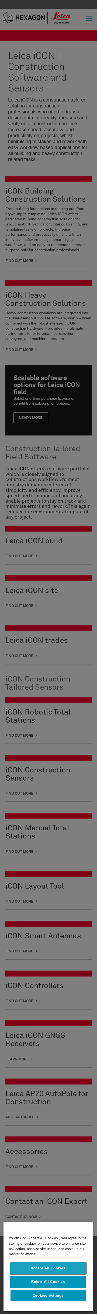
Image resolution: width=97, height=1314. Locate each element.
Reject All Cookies (48, 1282)
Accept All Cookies (48, 1268)
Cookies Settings (48, 1295)
